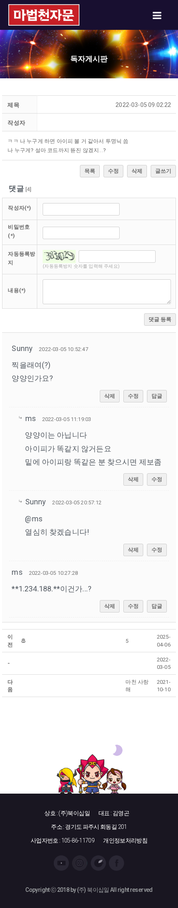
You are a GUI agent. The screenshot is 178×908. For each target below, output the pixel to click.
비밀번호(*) (19, 231)
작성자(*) (19, 208)
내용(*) (17, 290)
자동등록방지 (21, 258)
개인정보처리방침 (125, 840)
